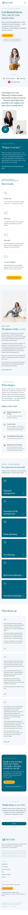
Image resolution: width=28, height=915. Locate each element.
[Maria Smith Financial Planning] (7, 2)
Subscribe (14, 823)
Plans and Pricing (6, 869)
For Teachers (5, 866)
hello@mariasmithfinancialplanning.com (10, 892)
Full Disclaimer (5, 906)
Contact (3, 877)
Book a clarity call (7, 35)
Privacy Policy (13, 906)
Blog (3, 872)
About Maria (4, 864)
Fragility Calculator (6, 874)
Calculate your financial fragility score (12, 39)
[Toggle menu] (25, 2)
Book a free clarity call (14, 277)
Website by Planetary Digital (13, 904)
